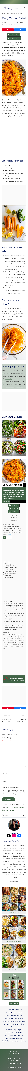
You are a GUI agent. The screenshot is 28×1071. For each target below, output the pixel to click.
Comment (6, 746)
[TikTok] (7, 1063)
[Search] (23, 815)
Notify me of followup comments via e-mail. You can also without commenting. (13, 792)
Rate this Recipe (14, 38)
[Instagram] (10, 1063)
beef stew (19, 387)
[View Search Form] (25, 2)
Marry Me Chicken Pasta (21, 719)
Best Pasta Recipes (13, 1027)
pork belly (8, 379)
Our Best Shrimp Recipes (14, 1038)
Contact (20, 1056)
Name (5, 773)
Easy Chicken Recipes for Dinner (14, 1021)
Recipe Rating (6, 738)
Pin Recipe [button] (14, 508)
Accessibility (10, 1056)
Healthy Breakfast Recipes (14, 1018)
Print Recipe (15, 505)
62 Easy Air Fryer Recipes (14, 1013)
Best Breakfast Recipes (14, 1015)
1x (4, 537)
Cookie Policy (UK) (14, 1058)
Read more (14, 881)
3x (10, 537)
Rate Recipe (14, 512)
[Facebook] (14, 1063)
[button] (3, 502)
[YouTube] (20, 1063)
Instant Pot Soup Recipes (14, 1032)
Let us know (13, 680)
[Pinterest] (17, 1063)
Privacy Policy (14, 1053)
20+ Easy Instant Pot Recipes (14, 1024)
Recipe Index (14, 1051)
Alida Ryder (7, 22)
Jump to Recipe (15, 34)
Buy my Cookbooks (14, 1060)
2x (7, 537)
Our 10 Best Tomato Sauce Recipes (14, 1041)
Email (5, 781)
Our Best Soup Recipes (14, 1030)
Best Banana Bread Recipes (14, 1035)
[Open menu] (24, 8)
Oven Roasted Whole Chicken (7, 719)
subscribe (22, 792)
